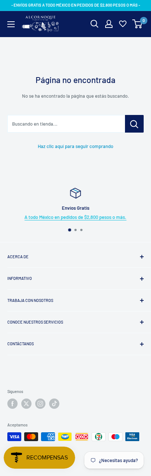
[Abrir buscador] (95, 24)
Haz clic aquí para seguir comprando (75, 146)
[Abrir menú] (11, 24)
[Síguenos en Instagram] (40, 404)
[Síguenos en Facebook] (12, 404)
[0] (137, 23)
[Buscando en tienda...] (134, 124)
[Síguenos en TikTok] (54, 404)
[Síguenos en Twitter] (26, 404)
